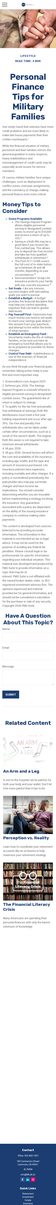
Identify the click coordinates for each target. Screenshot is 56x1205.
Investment (28, 1197)
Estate (28, 1200)
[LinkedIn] (28, 1179)
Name (6, 629)
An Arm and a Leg (21, 771)
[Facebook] (22, 1179)
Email (5, 647)
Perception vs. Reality (26, 837)
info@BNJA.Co (28, 1174)
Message (8, 666)
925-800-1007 (31, 1155)
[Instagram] (33, 1179)
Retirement (28, 1193)
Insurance (28, 1203)
